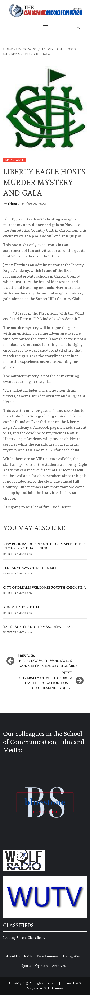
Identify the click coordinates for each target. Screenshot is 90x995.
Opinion (41, 966)
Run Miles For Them (21, 607)
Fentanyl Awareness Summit (30, 568)
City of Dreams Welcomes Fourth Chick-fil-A (44, 588)
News (28, 956)
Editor (13, 204)
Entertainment (48, 956)
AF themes (55, 988)
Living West (14, 160)
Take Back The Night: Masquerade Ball (38, 627)
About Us (13, 956)
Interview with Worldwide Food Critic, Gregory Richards (48, 661)
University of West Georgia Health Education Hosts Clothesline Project (44, 680)
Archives (59, 966)
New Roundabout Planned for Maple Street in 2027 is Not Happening (44, 546)
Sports (26, 966)
